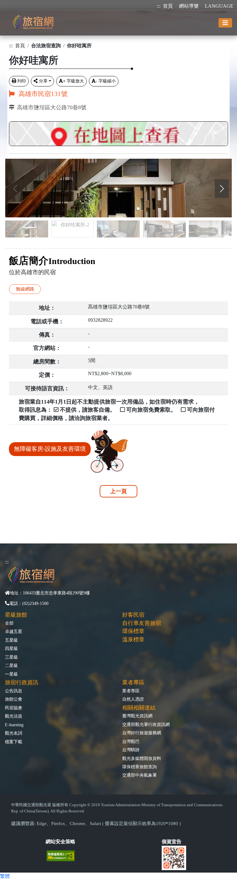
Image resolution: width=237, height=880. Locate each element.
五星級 (11, 640)
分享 (43, 80)
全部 (9, 623)
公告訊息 (13, 690)
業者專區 (130, 690)
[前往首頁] (33, 23)
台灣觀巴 (130, 741)
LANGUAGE (219, 6)
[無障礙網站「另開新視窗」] (63, 855)
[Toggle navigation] (225, 22)
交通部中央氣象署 (139, 775)
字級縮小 (106, 80)
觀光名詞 (13, 733)
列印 (21, 80)
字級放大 (73, 80)
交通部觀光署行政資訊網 (146, 724)
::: (158, 6)
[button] (222, 188)
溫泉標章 (133, 639)
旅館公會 (13, 699)
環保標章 (133, 631)
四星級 (11, 648)
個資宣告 (171, 841)
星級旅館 (16, 615)
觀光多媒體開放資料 (141, 758)
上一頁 (118, 491)
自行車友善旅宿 (141, 623)
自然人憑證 (133, 699)
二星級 (11, 665)
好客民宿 (133, 615)
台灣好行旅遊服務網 (141, 732)
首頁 (168, 6)
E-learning (14, 724)
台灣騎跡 (130, 749)
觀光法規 (13, 716)
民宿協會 (13, 707)
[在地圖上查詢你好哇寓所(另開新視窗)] (118, 132)
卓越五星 (13, 631)
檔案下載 (13, 741)
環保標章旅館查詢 (139, 766)
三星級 (11, 657)
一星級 (11, 674)
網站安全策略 (60, 841)
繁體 (5, 876)
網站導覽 (189, 6)
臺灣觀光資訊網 (137, 715)
